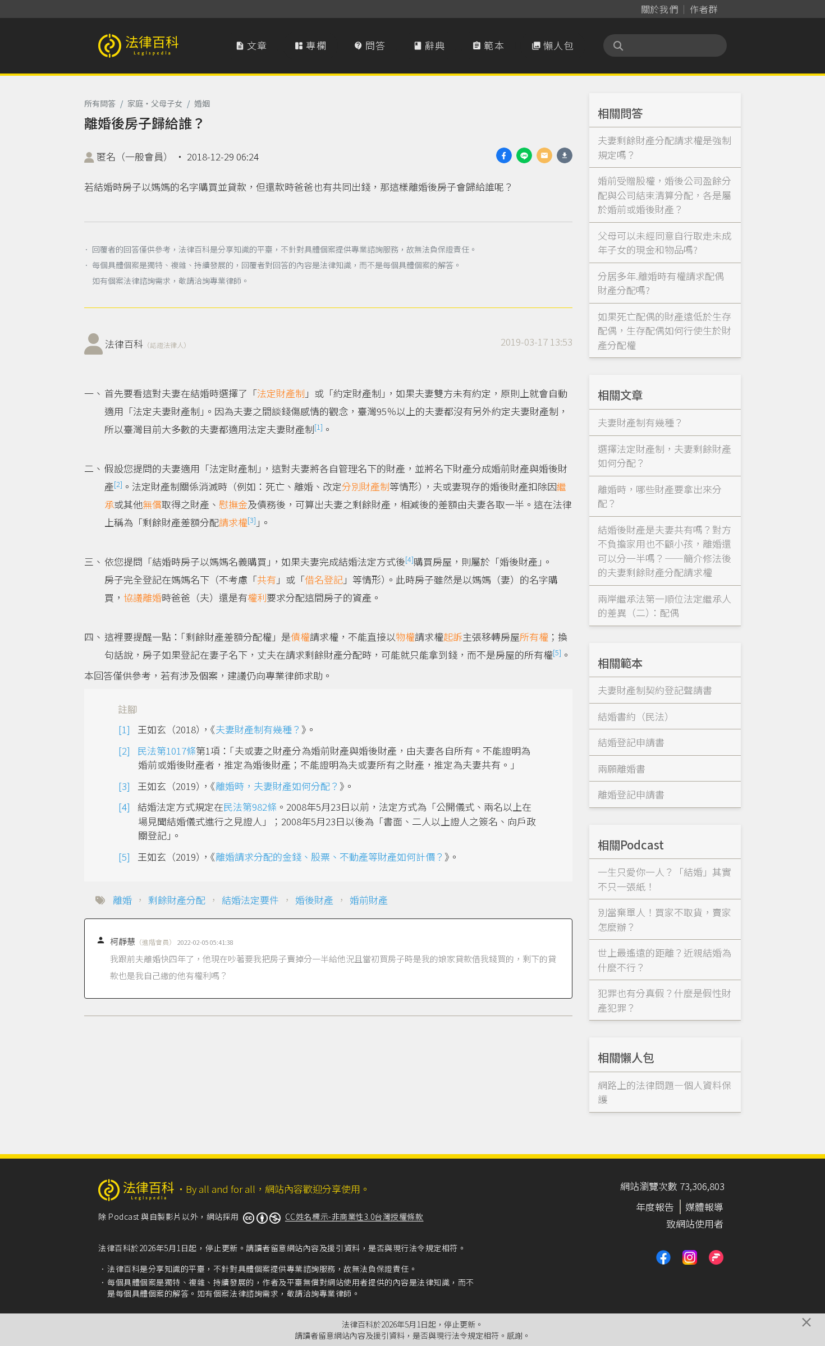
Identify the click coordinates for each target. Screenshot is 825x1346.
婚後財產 (314, 900)
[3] (251, 519)
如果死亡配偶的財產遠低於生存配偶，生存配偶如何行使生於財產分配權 (664, 330)
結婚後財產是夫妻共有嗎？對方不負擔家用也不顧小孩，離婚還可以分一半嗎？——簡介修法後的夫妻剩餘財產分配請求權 (664, 551)
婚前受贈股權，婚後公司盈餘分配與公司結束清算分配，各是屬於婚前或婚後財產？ (664, 194)
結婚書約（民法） (636, 716)
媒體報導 (704, 1207)
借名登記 (324, 579)
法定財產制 (281, 393)
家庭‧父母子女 (154, 103)
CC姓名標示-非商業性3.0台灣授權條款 (354, 1216)
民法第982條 (250, 807)
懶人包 (552, 45)
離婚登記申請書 (631, 794)
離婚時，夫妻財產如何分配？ (278, 786)
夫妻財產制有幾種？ (258, 729)
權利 (257, 597)
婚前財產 (369, 900)
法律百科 (147, 344)
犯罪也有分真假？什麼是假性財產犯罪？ (664, 1000)
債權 (300, 637)
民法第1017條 (167, 750)
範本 (488, 45)
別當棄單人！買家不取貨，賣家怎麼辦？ (664, 919)
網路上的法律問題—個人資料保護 (664, 1092)
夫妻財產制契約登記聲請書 (655, 690)
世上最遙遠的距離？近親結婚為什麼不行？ (664, 959)
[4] (409, 559)
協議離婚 (142, 597)
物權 (405, 637)
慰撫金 (233, 504)
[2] (118, 484)
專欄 (310, 45)
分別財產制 (365, 486)
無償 (152, 504)
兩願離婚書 (621, 768)
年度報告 (655, 1207)
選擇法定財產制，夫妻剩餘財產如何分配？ (664, 456)
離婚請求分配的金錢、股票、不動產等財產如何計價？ (330, 856)
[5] (557, 652)
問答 (370, 45)
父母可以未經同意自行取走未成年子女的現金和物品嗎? (664, 242)
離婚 (122, 900)
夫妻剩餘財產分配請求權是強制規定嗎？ (664, 147)
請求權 (233, 522)
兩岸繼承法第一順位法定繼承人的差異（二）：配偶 (664, 605)
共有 (266, 579)
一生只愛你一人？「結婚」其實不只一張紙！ (664, 879)
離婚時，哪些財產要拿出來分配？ (660, 496)
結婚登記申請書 (631, 742)
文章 (251, 45)
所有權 (534, 637)
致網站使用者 (694, 1223)
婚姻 (202, 103)
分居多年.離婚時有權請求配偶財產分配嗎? (661, 283)
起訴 (452, 637)
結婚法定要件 (250, 900)
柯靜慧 (143, 941)
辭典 (429, 45)
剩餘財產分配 (176, 900)
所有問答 (100, 103)
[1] (318, 426)
